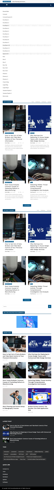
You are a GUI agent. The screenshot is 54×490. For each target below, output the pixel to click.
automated (13, 451)
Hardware (5, 477)
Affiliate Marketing (39, 451)
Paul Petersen (33, 192)
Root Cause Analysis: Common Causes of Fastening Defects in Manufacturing (12, 187)
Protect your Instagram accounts (34, 456)
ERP (27, 454)
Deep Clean (22, 459)
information (6, 451)
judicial (46, 451)
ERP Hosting (33, 454)
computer (6, 454)
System (49, 101)
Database (38, 101)
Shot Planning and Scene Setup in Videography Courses (26, 1)
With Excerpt (8, 102)
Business (32, 133)
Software (44, 101)
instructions (21, 451)
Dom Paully (7, 143)
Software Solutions (9, 133)
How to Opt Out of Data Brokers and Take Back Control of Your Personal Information (13, 138)
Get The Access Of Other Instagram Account (14, 456)
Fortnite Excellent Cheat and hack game (36, 459)
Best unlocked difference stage (11, 459)
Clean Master (29, 451)
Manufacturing (8, 182)
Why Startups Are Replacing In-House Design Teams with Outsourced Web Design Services (39, 138)
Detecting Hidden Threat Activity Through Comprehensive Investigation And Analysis (39, 187)
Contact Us (6, 469)
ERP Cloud (21, 454)
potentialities (14, 454)
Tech (33, 101)
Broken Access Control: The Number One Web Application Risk (38, 408)
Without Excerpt (9, 210)
